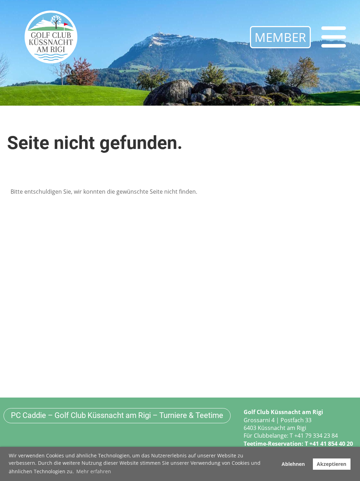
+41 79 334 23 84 (316, 435)
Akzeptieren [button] (331, 464)
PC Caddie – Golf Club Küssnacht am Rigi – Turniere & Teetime (117, 415)
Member (280, 37)
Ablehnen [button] (293, 464)
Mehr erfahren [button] (93, 471)
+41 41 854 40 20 (331, 444)
